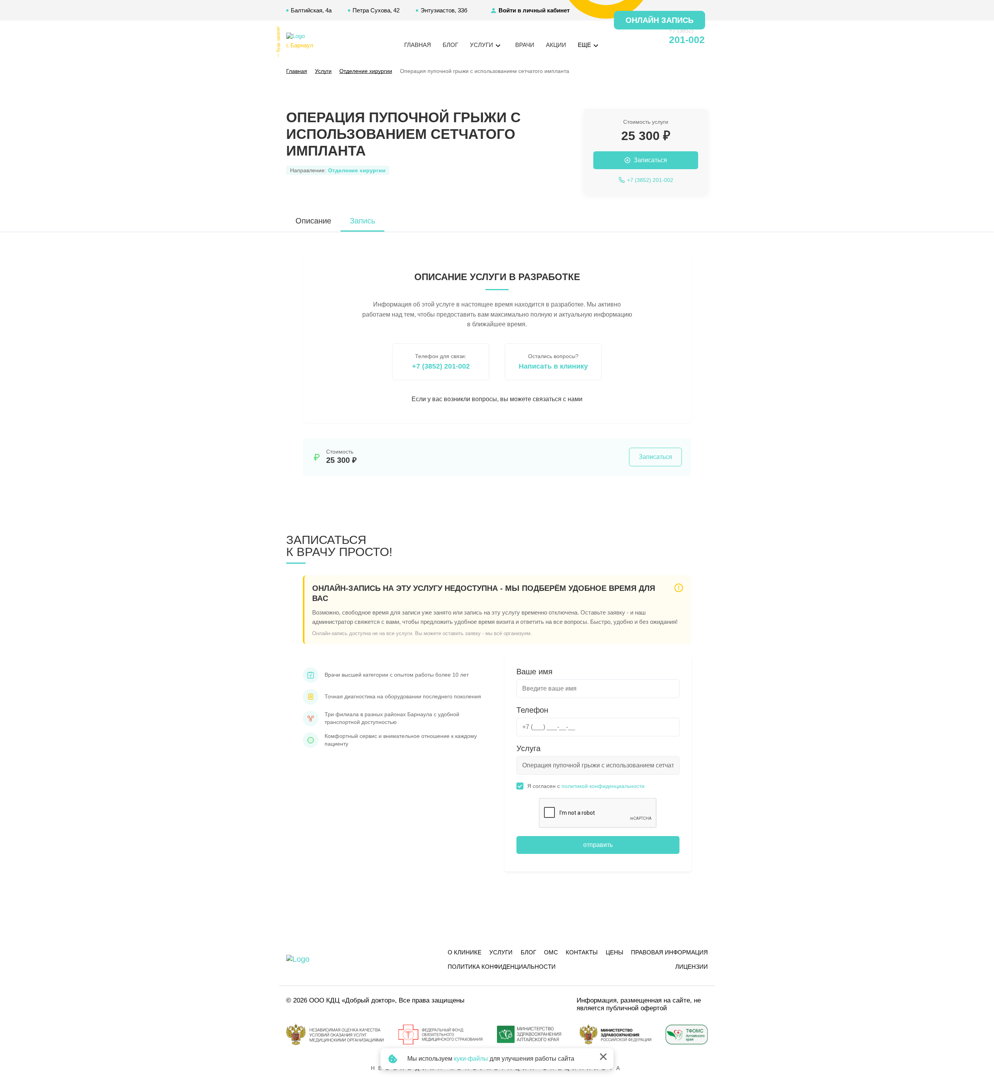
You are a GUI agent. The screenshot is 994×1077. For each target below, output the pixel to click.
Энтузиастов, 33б (444, 10)
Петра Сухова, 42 (376, 10)
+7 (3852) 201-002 (441, 366)
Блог (450, 45)
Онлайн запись (659, 20)
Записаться (655, 457)
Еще (585, 45)
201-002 (687, 39)
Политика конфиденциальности (502, 966)
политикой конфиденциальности (603, 786)
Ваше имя (534, 671)
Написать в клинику (553, 366)
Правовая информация (669, 952)
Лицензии (691, 966)
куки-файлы (471, 1058)
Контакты (582, 952)
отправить (598, 845)
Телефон (532, 710)
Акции (556, 45)
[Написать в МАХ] (621, 40)
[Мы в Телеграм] (635, 40)
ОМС (551, 952)
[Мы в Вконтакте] (649, 40)
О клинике (464, 952)
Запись (362, 220)
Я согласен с (586, 786)
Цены (614, 952)
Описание (313, 220)
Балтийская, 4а (311, 10)
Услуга (528, 748)
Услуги (501, 952)
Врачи (524, 45)
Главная (417, 45)
